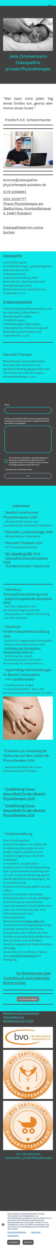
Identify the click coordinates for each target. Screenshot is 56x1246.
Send (28, 476)
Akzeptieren (14, 1242)
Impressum (35, 1232)
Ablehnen (28, 1242)
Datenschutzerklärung (16, 1232)
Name (7, 405)
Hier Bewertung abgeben (28, 999)
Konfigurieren (13, 1236)
